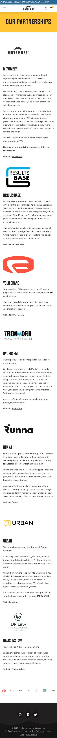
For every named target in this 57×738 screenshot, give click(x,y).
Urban (15, 602)
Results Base (18, 244)
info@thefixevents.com (14, 308)
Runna (15, 502)
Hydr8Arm (17, 408)
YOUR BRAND (18, 314)
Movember (17, 156)
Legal (22, 734)
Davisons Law (18, 669)
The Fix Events (38, 731)
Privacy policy (31, 734)
